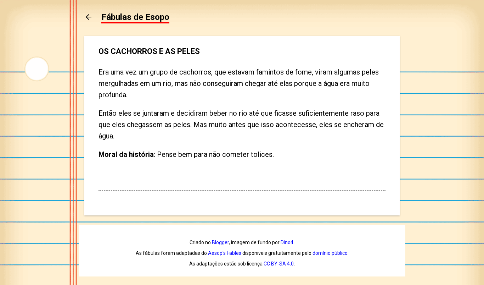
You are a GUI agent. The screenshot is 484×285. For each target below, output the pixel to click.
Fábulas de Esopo (135, 17)
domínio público (330, 253)
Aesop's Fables (224, 253)
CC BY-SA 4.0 (279, 264)
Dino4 (287, 242)
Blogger (220, 242)
